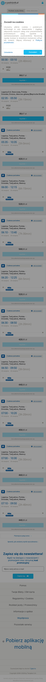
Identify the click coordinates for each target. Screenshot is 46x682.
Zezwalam (33, 52)
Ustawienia (8, 52)
